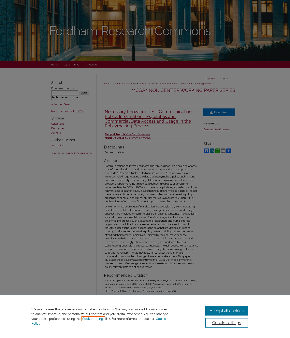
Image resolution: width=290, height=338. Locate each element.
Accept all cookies (227, 310)
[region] (145, 316)
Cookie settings (93, 319)
